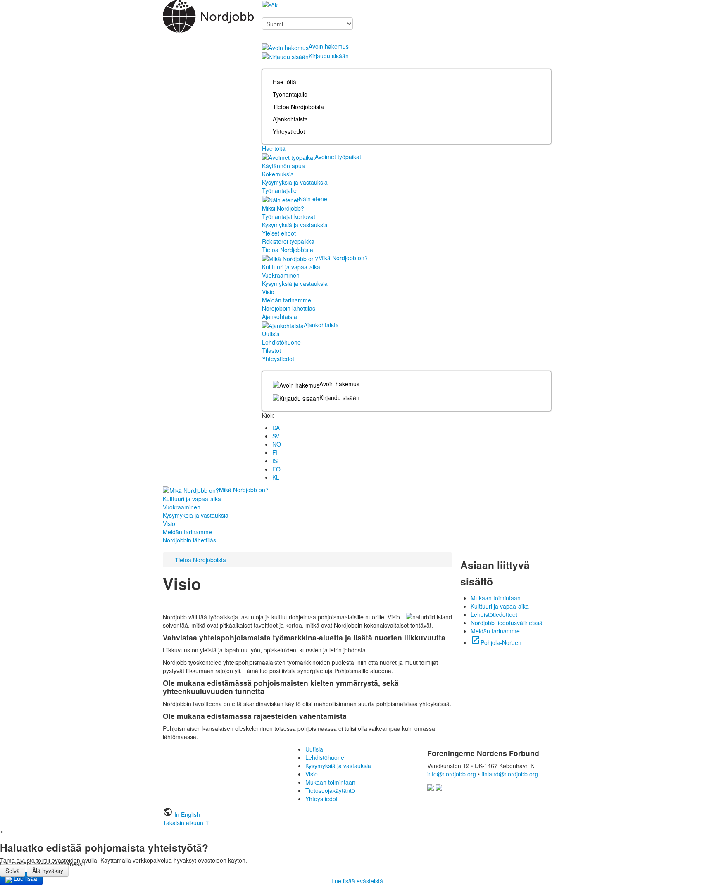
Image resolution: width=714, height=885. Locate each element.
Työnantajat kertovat (288, 216)
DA (276, 427)
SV (275, 436)
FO (276, 469)
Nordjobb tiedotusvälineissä (507, 623)
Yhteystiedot (289, 131)
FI (275, 452)
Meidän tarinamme (286, 300)
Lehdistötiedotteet (494, 614)
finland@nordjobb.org (509, 774)
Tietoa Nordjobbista (298, 106)
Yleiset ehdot (279, 233)
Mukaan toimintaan (496, 598)
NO (276, 444)
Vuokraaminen (281, 275)
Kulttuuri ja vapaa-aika (291, 267)
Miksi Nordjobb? (283, 208)
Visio (268, 292)
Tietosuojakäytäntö (330, 790)
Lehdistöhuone (281, 342)
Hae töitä (284, 82)
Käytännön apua (283, 166)
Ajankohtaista (290, 119)
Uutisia (271, 334)
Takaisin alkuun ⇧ (186, 822)
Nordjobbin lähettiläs (288, 308)
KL (275, 477)
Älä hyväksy (47, 870)
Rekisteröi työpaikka (288, 241)
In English (187, 814)
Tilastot (271, 350)
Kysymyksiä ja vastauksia (295, 182)
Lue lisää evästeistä (357, 881)
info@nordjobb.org (451, 774)
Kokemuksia (278, 174)
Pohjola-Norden (496, 642)
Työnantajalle (290, 94)
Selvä (12, 870)
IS (275, 461)
